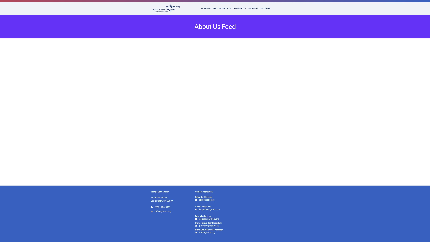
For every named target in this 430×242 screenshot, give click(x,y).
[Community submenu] (245, 8)
